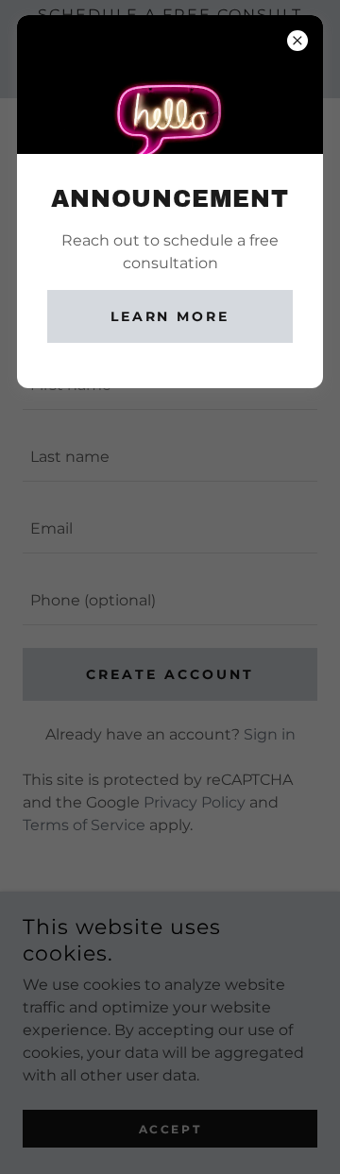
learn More (170, 316)
